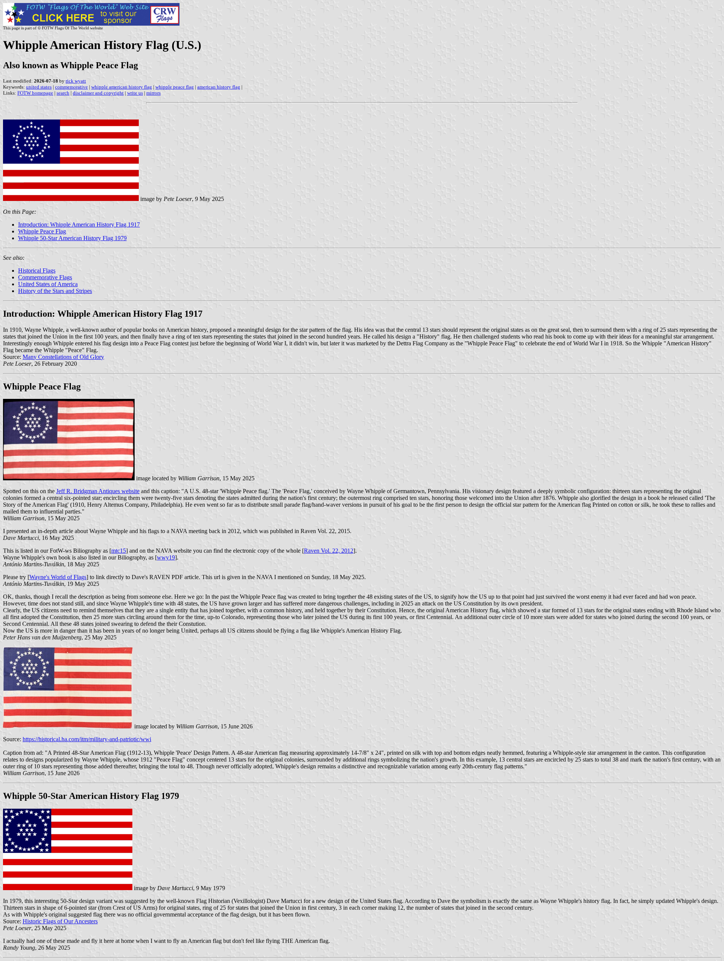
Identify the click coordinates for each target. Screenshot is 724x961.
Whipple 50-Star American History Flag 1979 (72, 238)
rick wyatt (76, 81)
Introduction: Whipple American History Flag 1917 (79, 224)
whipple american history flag (121, 87)
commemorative (71, 87)
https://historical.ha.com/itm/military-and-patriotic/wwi (87, 739)
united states (39, 87)
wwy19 (166, 557)
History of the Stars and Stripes (55, 291)
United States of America (48, 284)
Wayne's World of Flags (57, 577)
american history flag (218, 87)
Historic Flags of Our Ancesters (60, 921)
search (63, 93)
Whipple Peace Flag (42, 231)
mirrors (153, 93)
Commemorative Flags (45, 277)
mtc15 (118, 550)
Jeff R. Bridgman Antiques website (98, 491)
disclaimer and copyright (98, 93)
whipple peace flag (174, 87)
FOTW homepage (35, 93)
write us (135, 93)
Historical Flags (36, 270)
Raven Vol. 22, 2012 (328, 550)
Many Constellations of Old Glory (63, 357)
